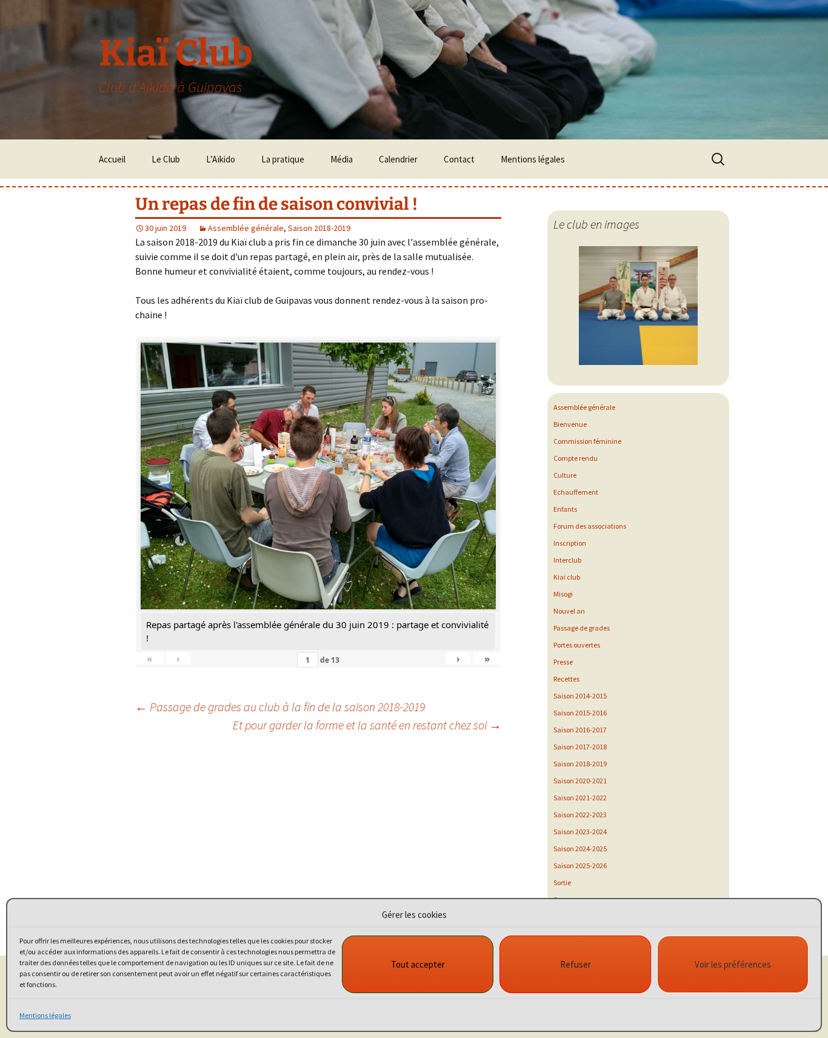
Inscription (569, 542)
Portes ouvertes (576, 644)
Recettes (566, 678)
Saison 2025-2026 (580, 865)
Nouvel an (569, 610)
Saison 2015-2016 (580, 712)
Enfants (565, 509)
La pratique (282, 159)
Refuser (575, 964)
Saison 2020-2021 (580, 780)
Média (341, 159)
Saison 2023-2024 (580, 831)
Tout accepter (418, 964)
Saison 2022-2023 (580, 814)
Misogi (563, 593)
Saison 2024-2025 (580, 848)
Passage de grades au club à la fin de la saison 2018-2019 (280, 706)
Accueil (112, 159)
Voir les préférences (733, 964)
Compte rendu (575, 458)
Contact (459, 159)
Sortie (562, 882)
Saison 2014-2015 (580, 695)
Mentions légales (45, 1015)
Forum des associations (589, 526)
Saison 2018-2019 (319, 228)
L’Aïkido (220, 159)
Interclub (567, 559)
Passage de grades (581, 627)
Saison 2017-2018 (580, 746)
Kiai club (566, 576)
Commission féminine (587, 441)
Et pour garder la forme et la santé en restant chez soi (367, 724)
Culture (564, 475)
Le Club (166, 159)
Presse (563, 661)
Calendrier (398, 159)
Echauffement (575, 492)
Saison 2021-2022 (580, 797)
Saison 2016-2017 (580, 729)
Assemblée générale (246, 228)
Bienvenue (570, 424)
